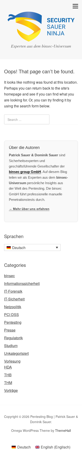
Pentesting (12, 322)
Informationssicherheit (22, 283)
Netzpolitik (12, 306)
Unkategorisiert (16, 353)
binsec (9, 275)
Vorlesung (12, 361)
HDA (8, 367)
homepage (12, 94)
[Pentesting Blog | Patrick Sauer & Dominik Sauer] (41, 37)
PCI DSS (11, 314)
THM (8, 382)
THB (8, 374)
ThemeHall (63, 430)
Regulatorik (13, 337)
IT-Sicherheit (14, 299)
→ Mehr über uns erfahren (29, 209)
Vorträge (11, 390)
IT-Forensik (13, 291)
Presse (9, 330)
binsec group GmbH (25, 172)
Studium (11, 345)
